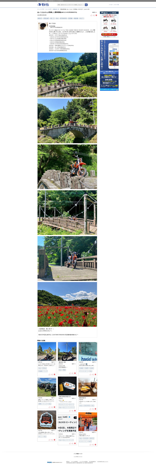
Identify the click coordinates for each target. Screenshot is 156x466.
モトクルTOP (48, 9)
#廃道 (64, 370)
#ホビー (82, 18)
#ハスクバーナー (83, 441)
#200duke (44, 368)
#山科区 (91, 368)
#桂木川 (40, 18)
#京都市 (86, 368)
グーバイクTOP (40, 9)
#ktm (57, 18)
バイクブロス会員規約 (83, 461)
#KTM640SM (63, 18)
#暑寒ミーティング (43, 403)
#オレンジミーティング (68, 440)
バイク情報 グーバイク (78, 456)
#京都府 (81, 368)
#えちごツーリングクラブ (68, 407)
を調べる (108, 34)
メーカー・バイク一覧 (114, 4)
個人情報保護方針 (92, 461)
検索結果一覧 (56, 9)
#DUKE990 (85, 438)
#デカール (71, 404)
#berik (81, 405)
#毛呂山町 (46, 18)
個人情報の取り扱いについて (103, 461)
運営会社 (68, 461)
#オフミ (40, 436)
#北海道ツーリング (43, 371)
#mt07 (90, 441)
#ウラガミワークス (63, 404)
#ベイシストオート (84, 371)
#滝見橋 (70, 18)
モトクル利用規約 (74, 461)
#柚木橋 (76, 18)
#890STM (92, 438)
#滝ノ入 (52, 18)
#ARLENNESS (87, 405)
